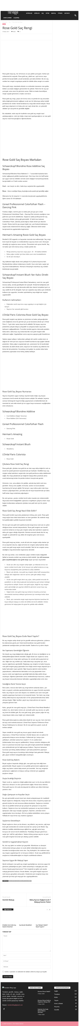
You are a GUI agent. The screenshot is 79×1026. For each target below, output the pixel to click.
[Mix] (52, 37)
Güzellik (37, 13)
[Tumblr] (42, 37)
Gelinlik (67, 13)
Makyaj (53, 13)
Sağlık (56, 991)
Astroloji (29, 13)
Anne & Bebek (7, 17)
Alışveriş (16, 17)
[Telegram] (47, 37)
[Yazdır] (38, 37)
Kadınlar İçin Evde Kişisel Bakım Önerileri (43, 1010)
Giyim (47, 13)
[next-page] (50, 909)
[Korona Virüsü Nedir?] (32, 994)
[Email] (33, 37)
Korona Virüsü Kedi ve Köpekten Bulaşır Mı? (44, 1001)
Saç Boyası (12, 881)
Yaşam (56, 1000)
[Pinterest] (14, 37)
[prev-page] (47, 909)
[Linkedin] (23, 37)
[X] (9, 37)
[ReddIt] (28, 37)
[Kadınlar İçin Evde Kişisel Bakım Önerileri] (32, 1011)
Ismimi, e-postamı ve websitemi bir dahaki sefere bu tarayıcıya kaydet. (26, 972)
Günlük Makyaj (8, 900)
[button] (75, 15)
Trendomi (57, 994)
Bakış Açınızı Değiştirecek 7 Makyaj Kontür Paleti (40, 901)
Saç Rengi (28, 881)
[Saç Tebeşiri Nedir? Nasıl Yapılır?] (43, 917)
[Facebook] (4, 37)
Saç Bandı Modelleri (25, 925)
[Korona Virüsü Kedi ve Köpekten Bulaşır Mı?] (32, 1003)
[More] (66, 37)
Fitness (60, 13)
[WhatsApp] (19, 37)
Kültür (56, 997)
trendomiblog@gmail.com (15, 1005)
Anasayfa (4, 22)
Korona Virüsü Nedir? (44, 991)
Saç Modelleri (20, 881)
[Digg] (61, 37)
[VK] (57, 37)
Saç (43, 13)
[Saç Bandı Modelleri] (26, 917)
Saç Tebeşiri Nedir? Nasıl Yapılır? (42, 926)
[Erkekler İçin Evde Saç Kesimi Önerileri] (9, 917)
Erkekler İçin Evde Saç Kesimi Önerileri (9, 926)
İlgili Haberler (8, 909)
